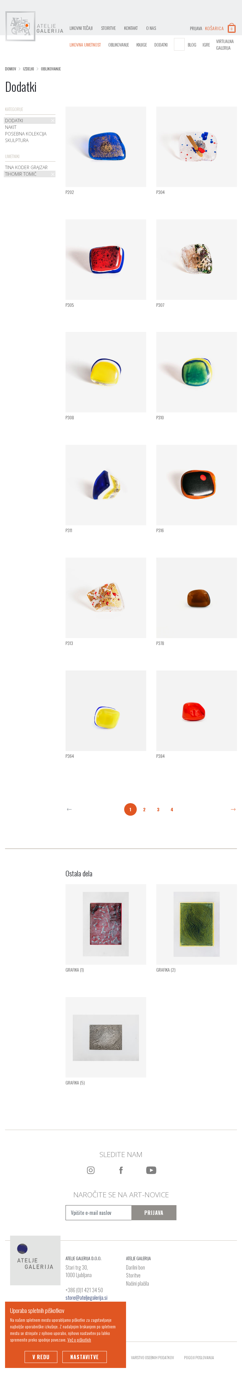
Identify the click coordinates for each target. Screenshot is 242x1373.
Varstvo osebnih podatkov (152, 1357)
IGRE (206, 44)
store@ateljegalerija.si (86, 1297)
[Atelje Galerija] (34, 26)
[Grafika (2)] (196, 923)
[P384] (196, 710)
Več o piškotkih (79, 1339)
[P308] (106, 371)
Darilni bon (135, 1268)
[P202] (106, 146)
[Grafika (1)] (106, 923)
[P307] (196, 258)
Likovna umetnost (85, 44)
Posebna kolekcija (25, 134)
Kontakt (131, 28)
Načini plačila (137, 1284)
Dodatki (161, 44)
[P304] (196, 146)
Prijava (154, 1212)
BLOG (192, 44)
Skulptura (16, 140)
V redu (40, 1357)
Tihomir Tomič (21, 174)
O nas (151, 28)
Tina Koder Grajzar (26, 167)
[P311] (106, 484)
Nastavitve (84, 1357)
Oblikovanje (118, 44)
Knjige (141, 44)
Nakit (10, 127)
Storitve (108, 28)
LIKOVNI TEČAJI (81, 28)
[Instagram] (91, 1170)
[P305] (106, 258)
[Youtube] (151, 1170)
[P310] (196, 371)
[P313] (106, 597)
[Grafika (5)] (106, 1036)
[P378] (196, 597)
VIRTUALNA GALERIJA (225, 44)
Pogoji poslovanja (199, 1357)
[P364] (106, 710)
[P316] (196, 484)
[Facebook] (121, 1170)
